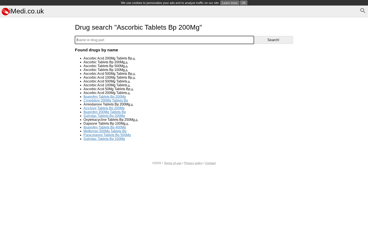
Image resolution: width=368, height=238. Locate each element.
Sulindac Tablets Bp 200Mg (104, 116)
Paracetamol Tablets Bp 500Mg (107, 135)
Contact (210, 163)
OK (244, 2)
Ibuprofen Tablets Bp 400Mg (104, 127)
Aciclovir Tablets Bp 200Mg (104, 108)
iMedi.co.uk (26, 11)
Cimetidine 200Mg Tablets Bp (105, 100)
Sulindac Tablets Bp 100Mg (104, 139)
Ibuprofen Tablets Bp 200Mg (104, 96)
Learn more (230, 2)
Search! (273, 40)
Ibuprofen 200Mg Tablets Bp (104, 112)
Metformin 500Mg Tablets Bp (104, 131)
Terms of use (172, 163)
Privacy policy (193, 163)
